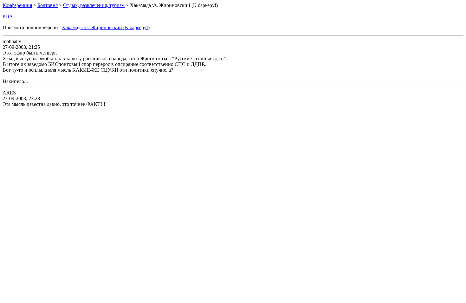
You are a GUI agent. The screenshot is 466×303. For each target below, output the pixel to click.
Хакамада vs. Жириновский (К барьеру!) (106, 27)
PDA (8, 16)
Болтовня (47, 5)
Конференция (17, 5)
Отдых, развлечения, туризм (94, 5)
